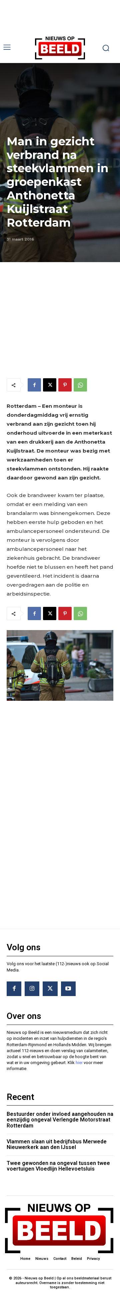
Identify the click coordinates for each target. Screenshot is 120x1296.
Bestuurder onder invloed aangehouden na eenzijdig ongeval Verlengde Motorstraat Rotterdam (60, 1120)
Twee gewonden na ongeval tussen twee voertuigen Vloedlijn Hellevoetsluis (58, 1166)
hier (79, 1062)
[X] (49, 385)
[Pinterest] (65, 385)
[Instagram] (32, 988)
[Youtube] (68, 988)
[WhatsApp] (80, 385)
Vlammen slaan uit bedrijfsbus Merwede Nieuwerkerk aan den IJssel (57, 1144)
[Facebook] (34, 385)
